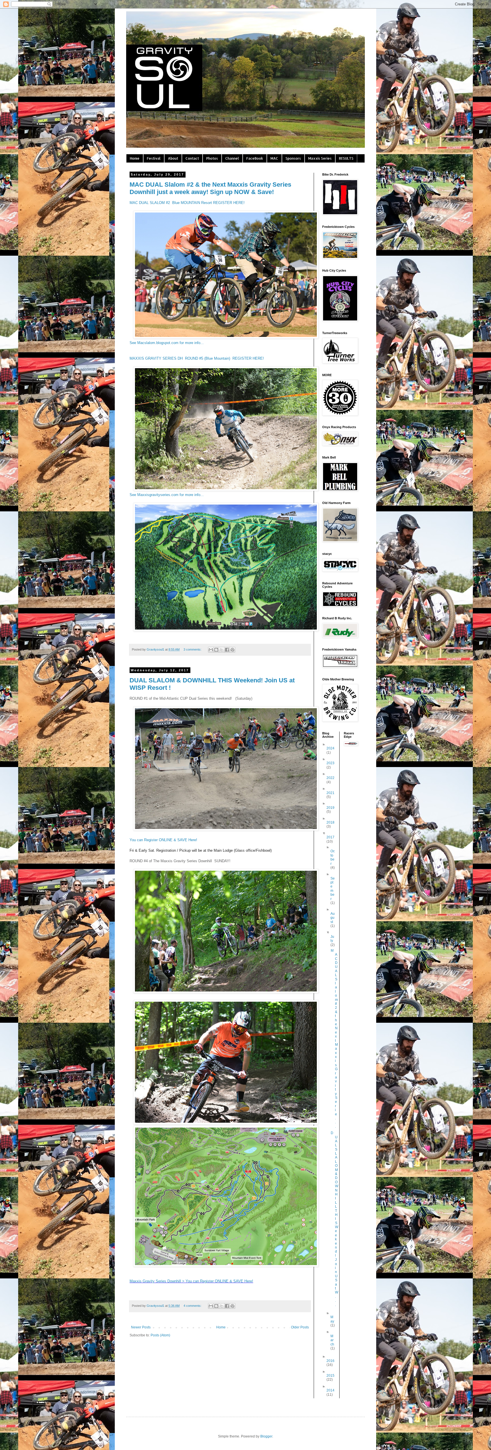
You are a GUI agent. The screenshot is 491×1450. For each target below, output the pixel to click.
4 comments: (193, 1305)
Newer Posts (141, 1327)
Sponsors (293, 158)
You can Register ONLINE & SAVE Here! (163, 840)
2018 (330, 822)
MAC (274, 158)
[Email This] (211, 650)
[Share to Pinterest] (232, 650)
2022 (330, 778)
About (173, 158)
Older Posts (300, 1327)
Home (135, 158)
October (332, 857)
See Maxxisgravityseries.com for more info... (167, 495)
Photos (212, 158)
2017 (330, 837)
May (332, 1319)
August (332, 918)
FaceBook (254, 158)
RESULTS (346, 158)
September (332, 888)
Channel (232, 158)
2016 (330, 1361)
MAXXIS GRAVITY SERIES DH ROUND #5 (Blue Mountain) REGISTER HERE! (197, 358)
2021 (330, 793)
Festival (154, 158)
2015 (330, 1376)
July (332, 939)
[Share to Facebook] (227, 650)
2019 (330, 808)
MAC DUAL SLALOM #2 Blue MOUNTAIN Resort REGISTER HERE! (187, 203)
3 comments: (193, 649)
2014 (330, 1390)
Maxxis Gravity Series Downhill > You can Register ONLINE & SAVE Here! (191, 1281)
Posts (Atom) (160, 1335)
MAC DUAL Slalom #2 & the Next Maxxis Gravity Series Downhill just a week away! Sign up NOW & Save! (210, 188)
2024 (330, 748)
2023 (330, 763)
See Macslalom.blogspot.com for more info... (167, 343)
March (332, 1340)
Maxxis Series (320, 158)
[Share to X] (221, 650)
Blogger (266, 1436)
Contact (192, 158)
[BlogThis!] (216, 650)
